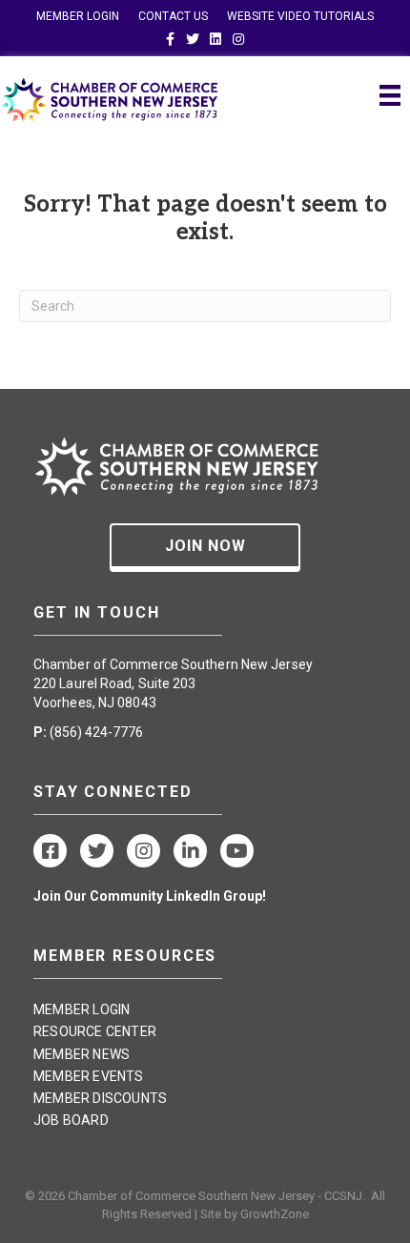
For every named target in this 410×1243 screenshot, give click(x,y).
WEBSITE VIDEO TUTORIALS (300, 16)
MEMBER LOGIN (77, 16)
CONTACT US (173, 16)
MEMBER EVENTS (88, 1076)
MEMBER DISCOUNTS (100, 1098)
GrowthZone (274, 1214)
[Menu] (390, 95)
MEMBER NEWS (81, 1054)
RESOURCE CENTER (94, 1031)
